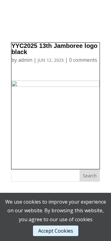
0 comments (83, 60)
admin (25, 60)
